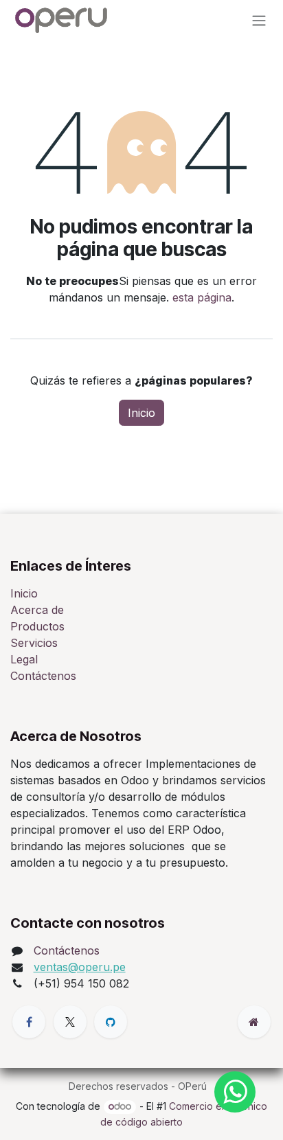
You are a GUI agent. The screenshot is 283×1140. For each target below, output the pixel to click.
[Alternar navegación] (259, 19)
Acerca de (37, 610)
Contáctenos (43, 676)
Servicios (34, 643)
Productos (37, 626)
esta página (201, 297)
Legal (24, 659)
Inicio (141, 413)
